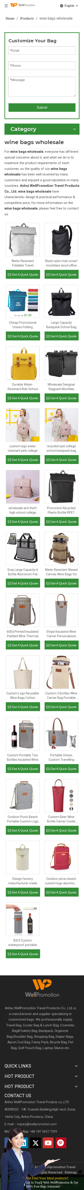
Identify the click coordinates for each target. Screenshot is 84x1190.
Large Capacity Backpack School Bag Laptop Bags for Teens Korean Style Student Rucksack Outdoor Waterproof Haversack (61, 325)
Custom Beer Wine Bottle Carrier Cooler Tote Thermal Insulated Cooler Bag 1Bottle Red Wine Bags (61, 819)
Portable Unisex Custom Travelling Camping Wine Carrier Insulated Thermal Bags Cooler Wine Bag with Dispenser (61, 757)
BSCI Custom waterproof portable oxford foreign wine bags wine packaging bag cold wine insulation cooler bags (22, 943)
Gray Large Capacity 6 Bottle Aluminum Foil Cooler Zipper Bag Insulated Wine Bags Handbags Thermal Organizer (22, 572)
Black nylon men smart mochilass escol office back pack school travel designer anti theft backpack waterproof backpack (61, 263)
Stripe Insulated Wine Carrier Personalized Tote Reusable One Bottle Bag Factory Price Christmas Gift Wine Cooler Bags (61, 634)
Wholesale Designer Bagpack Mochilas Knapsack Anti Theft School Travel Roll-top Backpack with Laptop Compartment (61, 387)
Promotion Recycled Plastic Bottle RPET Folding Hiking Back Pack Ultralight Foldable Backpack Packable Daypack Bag (61, 510)
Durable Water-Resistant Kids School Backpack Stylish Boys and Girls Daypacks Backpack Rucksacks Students (22, 387)
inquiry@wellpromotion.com (37, 1124)
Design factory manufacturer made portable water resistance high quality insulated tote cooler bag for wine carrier (23, 881)
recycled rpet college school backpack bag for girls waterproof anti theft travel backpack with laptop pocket (61, 448)
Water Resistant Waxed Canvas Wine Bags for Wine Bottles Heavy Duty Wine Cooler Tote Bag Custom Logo (61, 572)
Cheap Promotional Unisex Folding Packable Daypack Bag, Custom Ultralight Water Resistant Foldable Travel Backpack (22, 325)
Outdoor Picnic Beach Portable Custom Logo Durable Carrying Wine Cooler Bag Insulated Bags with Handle (23, 819)
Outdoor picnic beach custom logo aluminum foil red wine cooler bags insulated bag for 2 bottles (61, 881)
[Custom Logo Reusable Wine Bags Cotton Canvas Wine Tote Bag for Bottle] (22, 676)
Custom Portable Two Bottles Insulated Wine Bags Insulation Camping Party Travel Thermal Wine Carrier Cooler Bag (22, 757)
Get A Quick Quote (25, 274)
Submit (42, 107)
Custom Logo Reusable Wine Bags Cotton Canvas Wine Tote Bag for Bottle (22, 696)
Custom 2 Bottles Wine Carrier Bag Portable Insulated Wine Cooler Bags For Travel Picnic (61, 696)
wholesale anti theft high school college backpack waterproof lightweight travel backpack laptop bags (22, 510)
